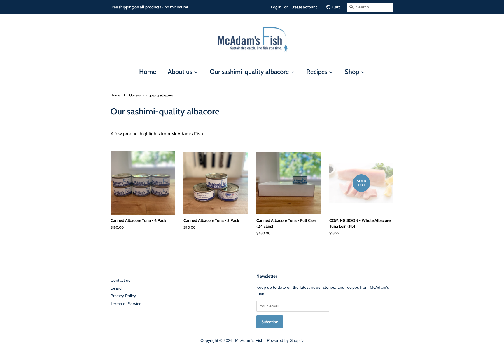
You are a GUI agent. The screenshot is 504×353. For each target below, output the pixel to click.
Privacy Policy (123, 296)
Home (147, 72)
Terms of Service (126, 304)
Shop (352, 72)
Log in (276, 7)
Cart (336, 7)
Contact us (120, 280)
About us (181, 72)
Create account (303, 7)
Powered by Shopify (285, 340)
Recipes (317, 72)
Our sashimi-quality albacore (250, 72)
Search (117, 288)
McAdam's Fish (250, 340)
